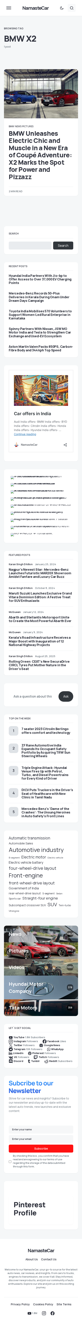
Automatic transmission (29, 838)
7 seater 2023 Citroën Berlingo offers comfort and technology (45, 731)
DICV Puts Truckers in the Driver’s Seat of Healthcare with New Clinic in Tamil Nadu (47, 793)
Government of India (24, 888)
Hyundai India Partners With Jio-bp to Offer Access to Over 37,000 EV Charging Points (40, 279)
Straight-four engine (40, 898)
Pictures (27, 126)
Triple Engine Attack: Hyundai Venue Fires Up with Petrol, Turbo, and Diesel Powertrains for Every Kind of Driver (44, 773)
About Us (31, 1259)
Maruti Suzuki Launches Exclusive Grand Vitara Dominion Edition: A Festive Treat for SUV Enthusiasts (40, 597)
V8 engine (14, 910)
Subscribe (41, 1148)
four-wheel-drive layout (32, 868)
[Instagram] (44, 1313)
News (18, 126)
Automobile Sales (21, 843)
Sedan (59, 893)
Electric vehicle (55, 857)
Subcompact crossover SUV (27, 905)
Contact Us (49, 1259)
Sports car (15, 898)
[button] (8, 8)
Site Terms (64, 1304)
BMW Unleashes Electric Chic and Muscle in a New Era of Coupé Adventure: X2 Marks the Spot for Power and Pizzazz (40, 155)
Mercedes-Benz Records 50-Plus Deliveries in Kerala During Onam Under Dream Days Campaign (39, 297)
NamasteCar (35, 8)
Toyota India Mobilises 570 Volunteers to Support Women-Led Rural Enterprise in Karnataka (40, 314)
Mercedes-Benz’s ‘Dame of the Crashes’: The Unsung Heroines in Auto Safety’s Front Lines (45, 812)
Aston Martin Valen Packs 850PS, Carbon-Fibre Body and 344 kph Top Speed (41, 348)
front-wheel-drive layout (32, 883)
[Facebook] (53, 1313)
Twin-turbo (65, 905)
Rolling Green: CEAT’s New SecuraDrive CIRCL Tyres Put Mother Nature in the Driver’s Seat (39, 665)
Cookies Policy (43, 1304)
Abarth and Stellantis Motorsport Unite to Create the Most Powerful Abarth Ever (40, 619)
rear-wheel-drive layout (25, 893)
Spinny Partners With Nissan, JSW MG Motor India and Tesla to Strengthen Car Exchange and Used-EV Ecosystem (40, 332)
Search (14, 233)
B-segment (14, 857)
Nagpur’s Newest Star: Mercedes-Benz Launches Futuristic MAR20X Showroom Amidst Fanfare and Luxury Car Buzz (40, 573)
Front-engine (26, 875)
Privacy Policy (20, 1304)
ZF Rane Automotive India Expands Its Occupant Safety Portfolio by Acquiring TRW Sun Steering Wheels (45, 750)
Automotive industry (36, 850)
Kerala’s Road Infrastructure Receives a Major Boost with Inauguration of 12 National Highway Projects (40, 641)
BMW (11, 126)
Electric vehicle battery (26, 862)
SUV (52, 904)
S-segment (48, 893)
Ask (66, 696)
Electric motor (33, 857)
